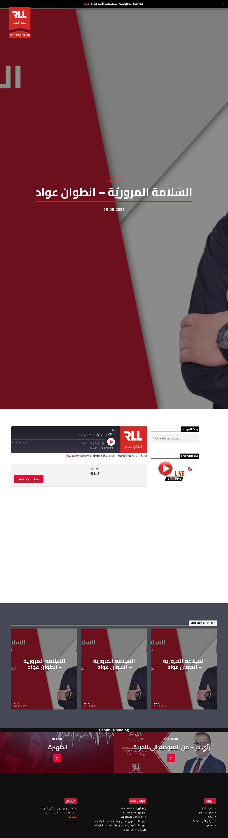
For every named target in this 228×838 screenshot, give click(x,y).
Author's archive (28, 548)
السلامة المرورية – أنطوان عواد (44, 732)
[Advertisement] (175, 610)
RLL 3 (94, 542)
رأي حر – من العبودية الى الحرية (172, 816)
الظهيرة (58, 816)
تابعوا (86, 3)
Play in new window (77, 524)
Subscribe (107, 516)
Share (93, 516)
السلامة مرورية (114, 212)
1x (91, 512)
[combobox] (175, 507)
